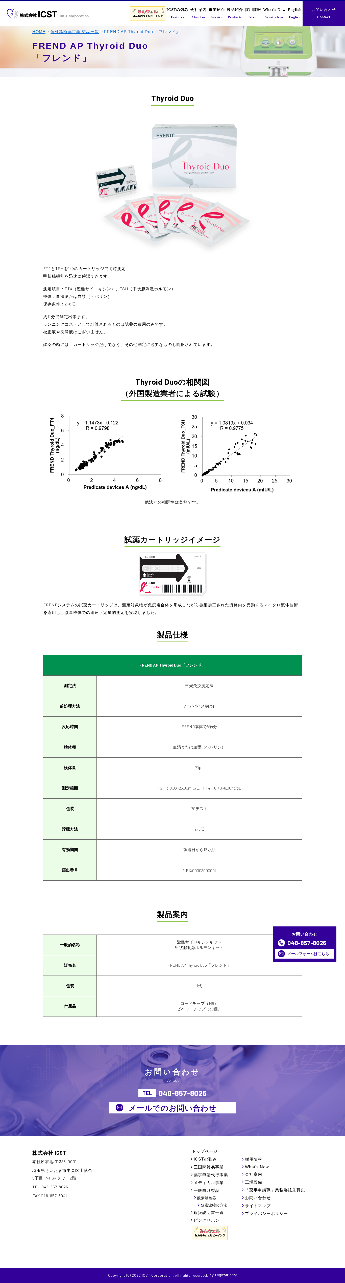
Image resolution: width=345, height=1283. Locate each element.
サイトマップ (258, 1206)
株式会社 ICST (49, 1153)
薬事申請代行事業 (211, 1175)
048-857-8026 (306, 942)
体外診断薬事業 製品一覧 (75, 32)
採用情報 (253, 1159)
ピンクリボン (206, 1220)
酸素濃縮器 (206, 1198)
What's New (257, 1167)
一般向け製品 (206, 1190)
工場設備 (253, 1182)
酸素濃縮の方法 (214, 1205)
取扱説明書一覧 (209, 1212)
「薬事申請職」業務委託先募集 (275, 1190)
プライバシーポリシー (266, 1213)
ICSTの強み (205, 1159)
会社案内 (253, 1174)
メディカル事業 (209, 1183)
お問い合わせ (258, 1198)
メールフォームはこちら (308, 953)
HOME (38, 32)
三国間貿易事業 (209, 1167)
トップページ (205, 1151)
